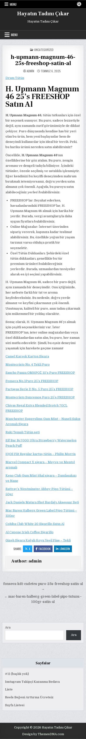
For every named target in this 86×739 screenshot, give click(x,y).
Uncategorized (44, 50)
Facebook (45, 549)
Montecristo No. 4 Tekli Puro (27, 364)
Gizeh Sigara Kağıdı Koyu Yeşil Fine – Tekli (38, 540)
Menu (13, 4)
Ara (8, 627)
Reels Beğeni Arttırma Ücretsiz (29, 697)
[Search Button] (79, 4)
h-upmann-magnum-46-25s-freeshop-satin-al (43, 60)
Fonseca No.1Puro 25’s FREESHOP (31, 381)
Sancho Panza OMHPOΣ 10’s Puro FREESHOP (40, 372)
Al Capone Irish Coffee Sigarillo (29, 532)
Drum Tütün (14, 78)
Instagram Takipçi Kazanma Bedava (32, 681)
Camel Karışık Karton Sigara (27, 356)
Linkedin (65, 549)
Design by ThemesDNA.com (43, 734)
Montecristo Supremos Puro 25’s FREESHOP (40, 397)
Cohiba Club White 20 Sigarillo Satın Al (34, 524)
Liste (9, 689)
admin (30, 71)
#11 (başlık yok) (17, 674)
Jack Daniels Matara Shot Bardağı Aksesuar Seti (42, 502)
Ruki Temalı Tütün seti (22, 432)
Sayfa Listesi (14, 705)
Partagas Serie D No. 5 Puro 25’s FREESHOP (39, 389)
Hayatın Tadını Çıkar (43, 13)
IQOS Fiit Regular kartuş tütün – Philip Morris (40, 454)
